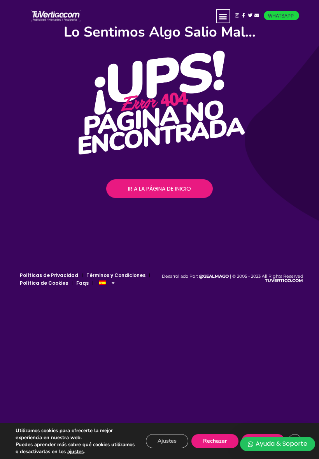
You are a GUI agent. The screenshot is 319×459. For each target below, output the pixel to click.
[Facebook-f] (243, 15)
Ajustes (167, 441)
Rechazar (215, 441)
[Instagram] (237, 15)
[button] (223, 16)
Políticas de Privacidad (49, 275)
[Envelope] (256, 15)
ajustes (75, 451)
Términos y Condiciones (115, 275)
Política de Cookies (44, 283)
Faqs (82, 283)
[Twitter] (250, 15)
